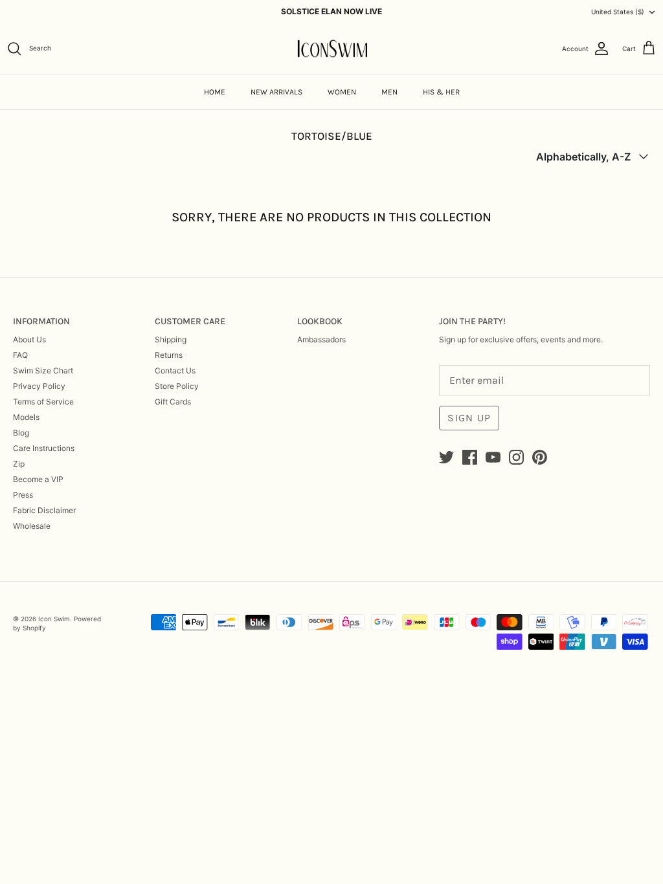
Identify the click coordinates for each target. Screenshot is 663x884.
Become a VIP (38, 479)
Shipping (170, 339)
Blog (21, 432)
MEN (389, 91)
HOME (214, 91)
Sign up (469, 418)
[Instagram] (516, 457)
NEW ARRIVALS (276, 91)
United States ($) (617, 12)
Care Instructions (43, 448)
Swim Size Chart (43, 370)
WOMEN (342, 91)
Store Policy (177, 386)
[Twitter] (446, 457)
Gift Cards (173, 401)
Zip (19, 464)
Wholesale (32, 526)
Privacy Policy (39, 386)
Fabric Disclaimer (44, 510)
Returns (169, 355)
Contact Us (175, 370)
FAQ (20, 355)
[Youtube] (493, 457)
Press (23, 495)
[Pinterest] (539, 457)
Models (26, 417)
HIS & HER (441, 91)
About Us (29, 339)
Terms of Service (43, 401)
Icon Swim (54, 619)
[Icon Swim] (331, 48)
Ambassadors (321, 339)
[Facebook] (469, 457)
